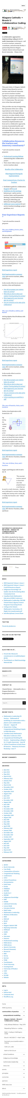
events (4, 1069)
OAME (6, 932)
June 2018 (7, 822)
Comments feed (9, 994)
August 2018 (7, 817)
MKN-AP (6, 919)
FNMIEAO (7, 888)
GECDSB (6, 891)
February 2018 (8, 828)
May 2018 (6, 824)
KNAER (6, 901)
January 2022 (8, 780)
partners (5, 1081)
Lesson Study (8, 906)
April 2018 (7, 826)
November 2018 (8, 811)
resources (6, 1065)
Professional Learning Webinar (13, 156)
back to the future (10, 1050)
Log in (6, 990)
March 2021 (7, 785)
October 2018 (8, 813)
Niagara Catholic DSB (10, 925)
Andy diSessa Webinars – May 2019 (15, 1024)
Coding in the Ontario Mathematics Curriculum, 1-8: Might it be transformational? (13, 609)
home (4, 1004)
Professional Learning (11, 940)
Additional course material (12, 204)
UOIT (5, 971)
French (14, 189)
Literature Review (9, 908)
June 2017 (6, 845)
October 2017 (8, 837)
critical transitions (8, 1054)
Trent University (9, 964)
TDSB (5, 960)
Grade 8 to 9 (7, 893)
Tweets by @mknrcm (9, 626)
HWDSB (6, 895)
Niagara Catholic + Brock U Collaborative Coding (13, 1020)
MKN (5, 917)
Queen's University (10, 947)
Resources (7, 951)
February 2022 (8, 778)
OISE (5, 934)
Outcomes (7, 936)
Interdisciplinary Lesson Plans (13, 613)
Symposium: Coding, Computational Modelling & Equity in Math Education (15, 729)
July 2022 (6, 770)
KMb (5, 899)
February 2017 (8, 852)
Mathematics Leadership (11, 912)
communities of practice (10, 1011)
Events (6, 886)
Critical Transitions (10, 880)
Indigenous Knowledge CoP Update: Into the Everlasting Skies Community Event (14, 592)
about (4, 1088)
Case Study (7, 869)
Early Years (7, 884)
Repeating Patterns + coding (13, 1028)
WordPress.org (8, 996)
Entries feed (7, 992)
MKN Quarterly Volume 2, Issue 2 (14, 583)
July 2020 (6, 796)
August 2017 (7, 841)
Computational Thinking (12, 873)
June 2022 (7, 772)
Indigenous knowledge (10, 1058)
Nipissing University (10, 927)
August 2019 (7, 802)
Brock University (9, 867)
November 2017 (8, 835)
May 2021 (6, 783)
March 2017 (7, 850)
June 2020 (7, 798)
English (6, 189)
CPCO (5, 878)
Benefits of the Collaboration (14, 169)
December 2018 (8, 809)
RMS (5, 953)
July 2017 (6, 843)
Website (6, 977)
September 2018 (9, 815)
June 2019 (6, 804)
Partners (6, 938)
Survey (6, 956)
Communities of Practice (11, 871)
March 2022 (7, 776)
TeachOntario (8, 962)
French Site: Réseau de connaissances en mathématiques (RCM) (14, 656)
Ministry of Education (10, 914)
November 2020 (9, 787)
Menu (23, 5)
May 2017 (6, 848)
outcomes (5, 1077)
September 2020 (9, 791)
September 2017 (8, 839)
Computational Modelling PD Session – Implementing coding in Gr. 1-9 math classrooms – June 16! (15, 740)
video (5, 973)
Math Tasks (7, 910)
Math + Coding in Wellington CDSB (13, 1033)
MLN (5, 923)
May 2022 (7, 774)
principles (5, 1073)
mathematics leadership (10, 1062)
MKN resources (7, 1084)
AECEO (6, 865)
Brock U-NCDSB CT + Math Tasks (14, 1037)
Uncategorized (8, 966)
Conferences (8, 875)
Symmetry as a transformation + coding (14, 1042)
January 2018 (8, 830)
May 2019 (6, 806)
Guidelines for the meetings (12, 191)
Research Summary (10, 949)
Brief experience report (9, 270)
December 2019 (8, 800)
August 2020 (8, 793)
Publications (8, 943)
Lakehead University (10, 904)
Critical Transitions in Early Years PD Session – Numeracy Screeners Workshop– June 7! (14, 746)
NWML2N (7, 930)
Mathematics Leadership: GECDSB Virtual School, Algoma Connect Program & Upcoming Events (14, 602)
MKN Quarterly (7, 1008)
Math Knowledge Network (8, 1093)
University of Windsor (11, 969)
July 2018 (6, 819)
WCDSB (6, 975)
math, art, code (9, 1047)
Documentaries (8, 882)
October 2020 (8, 789)
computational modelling (11, 1015)
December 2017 (8, 832)
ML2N (5, 921)
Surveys (6, 958)
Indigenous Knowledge (11, 897)
